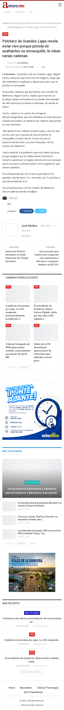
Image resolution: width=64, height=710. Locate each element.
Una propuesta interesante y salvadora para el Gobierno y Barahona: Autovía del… (32, 490)
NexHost (39, 705)
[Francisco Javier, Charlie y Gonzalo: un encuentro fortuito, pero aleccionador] (9, 520)
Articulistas (32, 482)
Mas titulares (32, 613)
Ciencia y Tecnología (47, 688)
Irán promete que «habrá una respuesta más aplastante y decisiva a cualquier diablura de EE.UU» (46, 258)
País (5, 34)
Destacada (13, 198)
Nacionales (26, 688)
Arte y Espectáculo (33, 692)
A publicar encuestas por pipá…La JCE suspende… (32, 640)
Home (12, 688)
